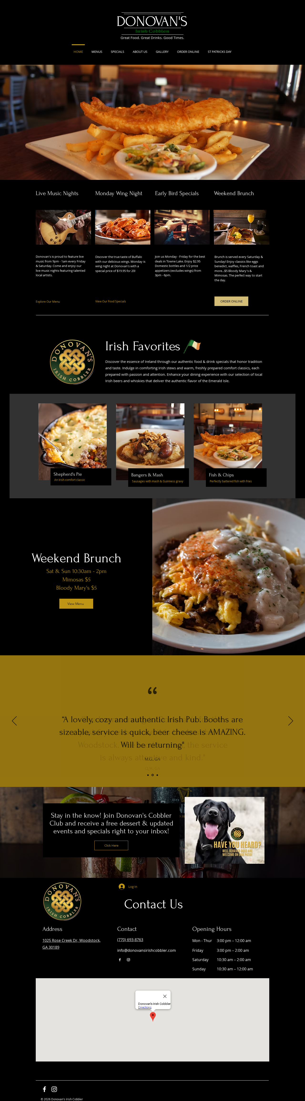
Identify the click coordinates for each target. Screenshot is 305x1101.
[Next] (290, 721)
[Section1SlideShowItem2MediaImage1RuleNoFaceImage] (153, 775)
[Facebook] (119, 959)
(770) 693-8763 (130, 939)
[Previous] (14, 721)
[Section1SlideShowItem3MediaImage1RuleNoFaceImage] (157, 775)
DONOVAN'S (152, 22)
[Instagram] (128, 959)
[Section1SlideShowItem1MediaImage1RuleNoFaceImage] (148, 775)
